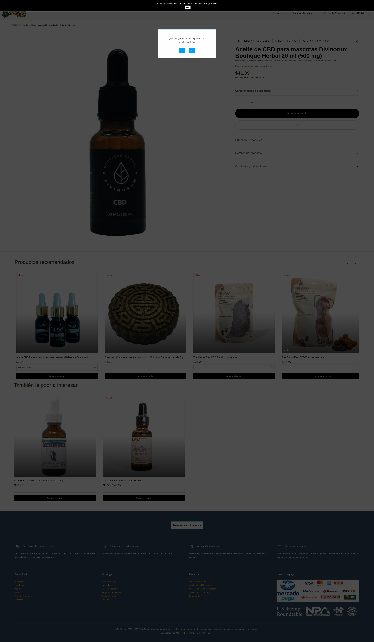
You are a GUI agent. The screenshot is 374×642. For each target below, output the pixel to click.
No (190, 50)
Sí (180, 50)
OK (187, 7)
